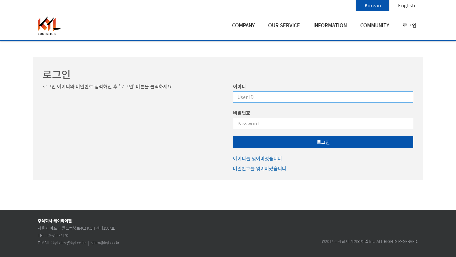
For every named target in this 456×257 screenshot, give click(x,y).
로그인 (410, 25)
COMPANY (243, 25)
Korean (373, 5)
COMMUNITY (374, 25)
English (406, 5)
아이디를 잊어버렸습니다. (258, 158)
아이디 (239, 86)
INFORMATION (330, 25)
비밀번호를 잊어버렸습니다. (260, 168)
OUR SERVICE (284, 25)
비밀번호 (241, 112)
